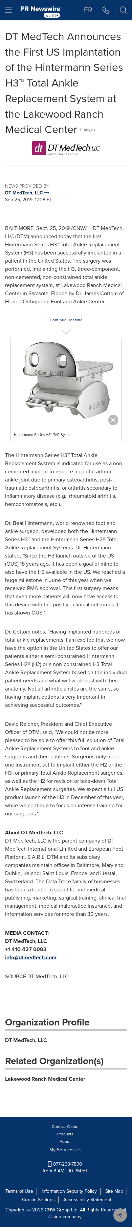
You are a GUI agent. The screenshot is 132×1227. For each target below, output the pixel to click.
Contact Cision (65, 1127)
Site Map (114, 1191)
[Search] (123, 10)
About (65, 1141)
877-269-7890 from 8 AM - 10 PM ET (65, 1167)
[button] (66, 148)
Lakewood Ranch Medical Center (45, 1079)
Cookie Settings (38, 1199)
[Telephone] (106, 10)
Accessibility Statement (87, 1199)
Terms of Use (19, 1191)
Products (65, 1134)
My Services (62, 1149)
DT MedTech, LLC (26, 1040)
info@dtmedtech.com (31, 957)
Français (87, 129)
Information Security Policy (69, 1191)
